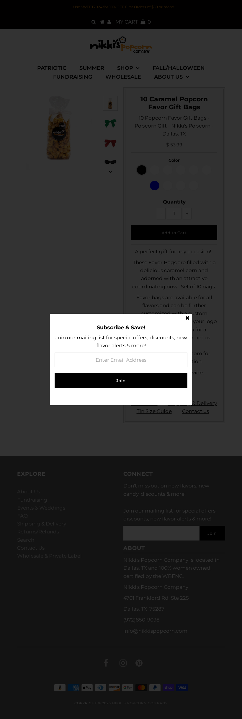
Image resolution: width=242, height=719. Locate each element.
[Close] (187, 318)
